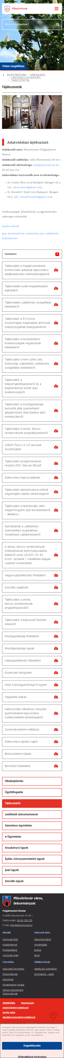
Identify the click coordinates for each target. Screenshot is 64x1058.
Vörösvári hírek (10, 939)
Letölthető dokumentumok (21, 814)
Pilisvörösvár (16, 75)
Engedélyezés (32, 1045)
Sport (37, 955)
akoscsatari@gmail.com (27, 187)
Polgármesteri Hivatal (13, 985)
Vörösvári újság (10, 955)
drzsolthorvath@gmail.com (36, 197)
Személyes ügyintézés (18, 825)
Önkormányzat (10, 974)
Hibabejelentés (14, 781)
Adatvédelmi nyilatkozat (16, 1008)
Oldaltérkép (9, 1003)
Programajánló (10, 950)
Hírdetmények (10, 945)
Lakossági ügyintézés (26, 78)
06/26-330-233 (24, 920)
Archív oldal (9, 1012)
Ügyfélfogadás (14, 792)
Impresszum (27, 1003)
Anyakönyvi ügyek (16, 848)
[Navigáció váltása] (56, 8)
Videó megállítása (13, 66)
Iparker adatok (10, 226)
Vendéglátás (40, 945)
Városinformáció (42, 939)
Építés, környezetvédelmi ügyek (25, 859)
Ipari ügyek (12, 870)
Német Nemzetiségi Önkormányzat (13, 992)
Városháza (37, 75)
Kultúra (37, 950)
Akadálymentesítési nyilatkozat (19, 1017)
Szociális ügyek (14, 881)
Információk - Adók (44, 974)
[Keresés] (58, 24)
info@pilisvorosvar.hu (46, 165)
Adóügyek (8, 979)
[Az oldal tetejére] (53, 1015)
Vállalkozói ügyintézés (45, 969)
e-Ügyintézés (13, 837)
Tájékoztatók (20, 80)
